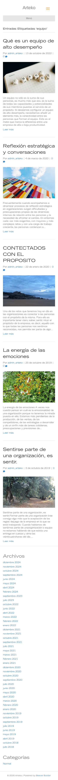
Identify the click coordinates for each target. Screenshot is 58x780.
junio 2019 (9, 730)
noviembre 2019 (12, 714)
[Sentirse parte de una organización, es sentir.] (29, 492)
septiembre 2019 (12, 722)
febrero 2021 (10, 659)
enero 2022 (9, 626)
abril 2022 (8, 613)
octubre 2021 (10, 638)
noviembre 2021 (12, 634)
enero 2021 (9, 663)
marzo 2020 (10, 701)
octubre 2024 (10, 571)
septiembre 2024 (12, 575)
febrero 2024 (10, 592)
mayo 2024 (9, 584)
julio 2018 (8, 747)
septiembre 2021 (12, 642)
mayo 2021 (9, 651)
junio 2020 (9, 689)
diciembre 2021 (12, 630)
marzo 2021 (10, 655)
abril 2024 (8, 588)
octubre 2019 (10, 718)
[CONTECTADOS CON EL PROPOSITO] (29, 291)
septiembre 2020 (12, 680)
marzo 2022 (10, 617)
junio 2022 (9, 609)
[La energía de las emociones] (29, 387)
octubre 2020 (10, 676)
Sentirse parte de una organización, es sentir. (28, 456)
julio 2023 (8, 600)
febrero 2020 (10, 705)
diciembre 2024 (12, 563)
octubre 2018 (10, 743)
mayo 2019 (9, 735)
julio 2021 (8, 647)
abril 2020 (8, 697)
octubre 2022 (10, 605)
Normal (7, 764)
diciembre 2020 (12, 668)
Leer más (8, 130)
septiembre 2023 (12, 596)
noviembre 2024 (12, 567)
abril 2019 (8, 739)
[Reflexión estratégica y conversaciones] (29, 183)
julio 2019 (8, 726)
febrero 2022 (10, 621)
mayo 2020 (9, 693)
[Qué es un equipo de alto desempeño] (29, 77)
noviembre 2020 (12, 672)
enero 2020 (9, 710)
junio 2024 (9, 579)
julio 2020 (8, 684)
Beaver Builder (43, 776)
